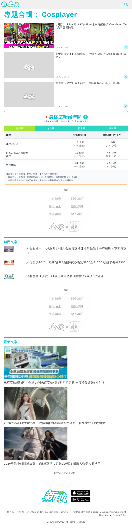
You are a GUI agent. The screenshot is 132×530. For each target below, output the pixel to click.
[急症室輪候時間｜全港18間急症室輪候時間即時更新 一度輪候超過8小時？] (35, 362)
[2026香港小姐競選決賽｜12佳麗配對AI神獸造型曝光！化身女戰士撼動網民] (35, 403)
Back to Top (64, 472)
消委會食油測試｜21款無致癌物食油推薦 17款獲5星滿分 (65, 276)
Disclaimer (104, 515)
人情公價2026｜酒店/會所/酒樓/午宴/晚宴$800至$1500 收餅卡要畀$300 (76, 262)
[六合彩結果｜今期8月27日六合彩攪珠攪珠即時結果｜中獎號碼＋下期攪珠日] (9, 251)
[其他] (125, 48)
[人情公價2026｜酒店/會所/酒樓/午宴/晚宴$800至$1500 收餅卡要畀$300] (9, 265)
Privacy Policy (119, 515)
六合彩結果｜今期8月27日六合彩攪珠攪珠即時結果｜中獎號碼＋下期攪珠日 (76, 251)
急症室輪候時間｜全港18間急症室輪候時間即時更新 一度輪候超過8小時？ (54, 382)
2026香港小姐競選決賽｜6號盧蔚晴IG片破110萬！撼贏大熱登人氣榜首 (52, 463)
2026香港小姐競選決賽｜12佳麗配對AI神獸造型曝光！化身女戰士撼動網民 (55, 423)
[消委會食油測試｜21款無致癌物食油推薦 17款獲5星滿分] (9, 279)
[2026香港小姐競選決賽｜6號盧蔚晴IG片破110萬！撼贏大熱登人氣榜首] (35, 443)
